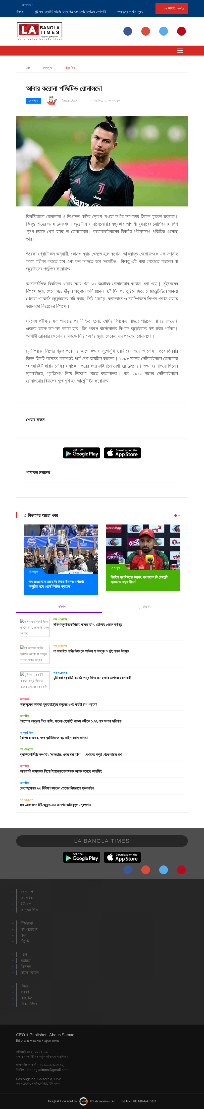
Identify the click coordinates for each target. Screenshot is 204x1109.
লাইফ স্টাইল (30, 972)
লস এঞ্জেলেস (60, 619)
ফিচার (24, 985)
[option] (57, 11)
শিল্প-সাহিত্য (29, 1003)
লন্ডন (24, 935)
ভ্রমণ (25, 991)
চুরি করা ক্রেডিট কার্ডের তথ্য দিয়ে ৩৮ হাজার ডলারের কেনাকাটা (62, 11)
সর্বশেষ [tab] (61, 606)
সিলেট (25, 941)
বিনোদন (26, 966)
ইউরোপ (26, 903)
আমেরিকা (24, 699)
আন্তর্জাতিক (26, 732)
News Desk (69, 100)
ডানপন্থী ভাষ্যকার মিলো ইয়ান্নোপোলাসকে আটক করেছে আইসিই (61, 771)
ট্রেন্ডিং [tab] (146, 606)
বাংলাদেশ (27, 891)
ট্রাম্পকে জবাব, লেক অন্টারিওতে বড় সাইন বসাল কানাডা (54, 738)
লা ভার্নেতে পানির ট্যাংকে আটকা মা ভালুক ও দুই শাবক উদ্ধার (91, 651)
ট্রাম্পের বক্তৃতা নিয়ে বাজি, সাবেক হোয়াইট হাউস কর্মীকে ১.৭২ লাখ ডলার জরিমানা (70, 721)
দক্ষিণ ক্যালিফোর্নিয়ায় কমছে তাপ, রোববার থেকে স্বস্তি (87, 624)
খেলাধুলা (47, 67)
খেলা (24, 954)
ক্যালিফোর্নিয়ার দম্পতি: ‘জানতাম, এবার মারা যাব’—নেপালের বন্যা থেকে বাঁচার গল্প (71, 754)
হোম (27, 67)
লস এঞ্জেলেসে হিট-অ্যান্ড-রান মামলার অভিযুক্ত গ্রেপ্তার (55, 805)
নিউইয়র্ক (27, 923)
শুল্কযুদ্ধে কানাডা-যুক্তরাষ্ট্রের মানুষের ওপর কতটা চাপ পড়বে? (58, 704)
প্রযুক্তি (26, 997)
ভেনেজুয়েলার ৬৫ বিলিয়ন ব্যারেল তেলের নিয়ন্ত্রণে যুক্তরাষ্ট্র (57, 788)
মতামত (25, 960)
